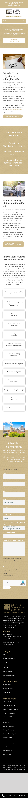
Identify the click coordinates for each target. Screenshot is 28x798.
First (4, 480)
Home (4, 654)
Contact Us (6, 662)
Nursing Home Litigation (10, 734)
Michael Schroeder (8, 688)
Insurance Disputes (8, 726)
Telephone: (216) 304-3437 (11, 642)
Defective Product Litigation (11, 709)
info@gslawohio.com (14, 5)
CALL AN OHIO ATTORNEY (15, 796)
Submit (6, 587)
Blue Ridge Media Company (14, 769)
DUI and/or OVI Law (9, 717)
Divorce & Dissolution (9, 713)
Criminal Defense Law (9, 705)
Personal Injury (7, 737)
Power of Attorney (8, 743)
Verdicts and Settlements (14, 109)
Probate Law (6, 747)
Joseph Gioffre (7, 684)
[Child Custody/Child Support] (14, 528)
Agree (6, 567)
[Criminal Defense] (14, 530)
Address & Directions (9, 675)
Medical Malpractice (9, 730)
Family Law (6, 722)
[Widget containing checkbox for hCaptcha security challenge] (14, 583)
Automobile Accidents (9, 702)
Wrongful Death (7, 754)
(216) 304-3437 (13, 4)
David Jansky (6, 692)
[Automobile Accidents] (14, 527)
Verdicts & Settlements (9, 658)
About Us (5, 667)
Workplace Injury (8, 750)
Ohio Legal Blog (7, 671)
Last (4, 487)
